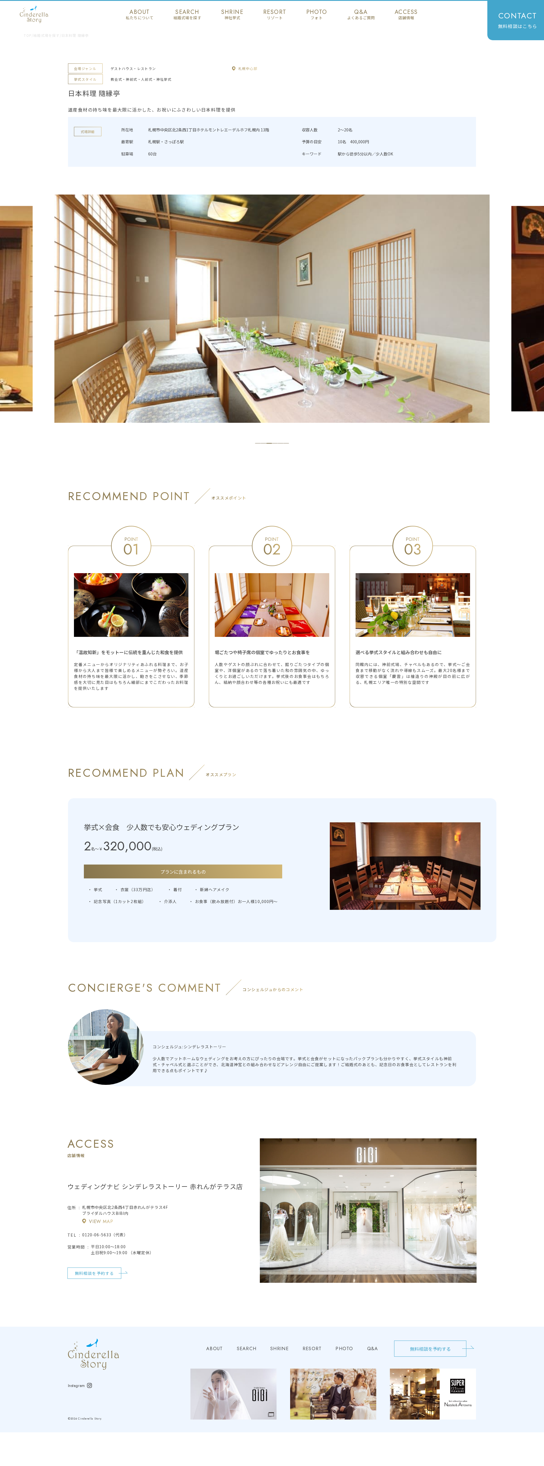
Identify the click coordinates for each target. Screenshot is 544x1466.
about (140, 14)
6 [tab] (286, 443)
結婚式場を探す (46, 35)
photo (316, 14)
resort (274, 14)
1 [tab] (258, 443)
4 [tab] (275, 443)
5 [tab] (280, 443)
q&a (361, 14)
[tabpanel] (272, 309)
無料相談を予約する (94, 1273)
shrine (232, 14)
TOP (28, 35)
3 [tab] (269, 443)
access (406, 14)
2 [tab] (263, 443)
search (187, 14)
